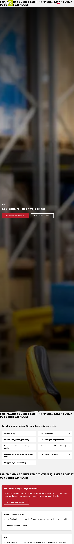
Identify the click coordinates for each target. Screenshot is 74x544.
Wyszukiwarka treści (41, 216)
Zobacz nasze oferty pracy (14, 216)
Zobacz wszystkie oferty (15, 525)
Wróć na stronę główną (15, 502)
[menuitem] (53, 3)
